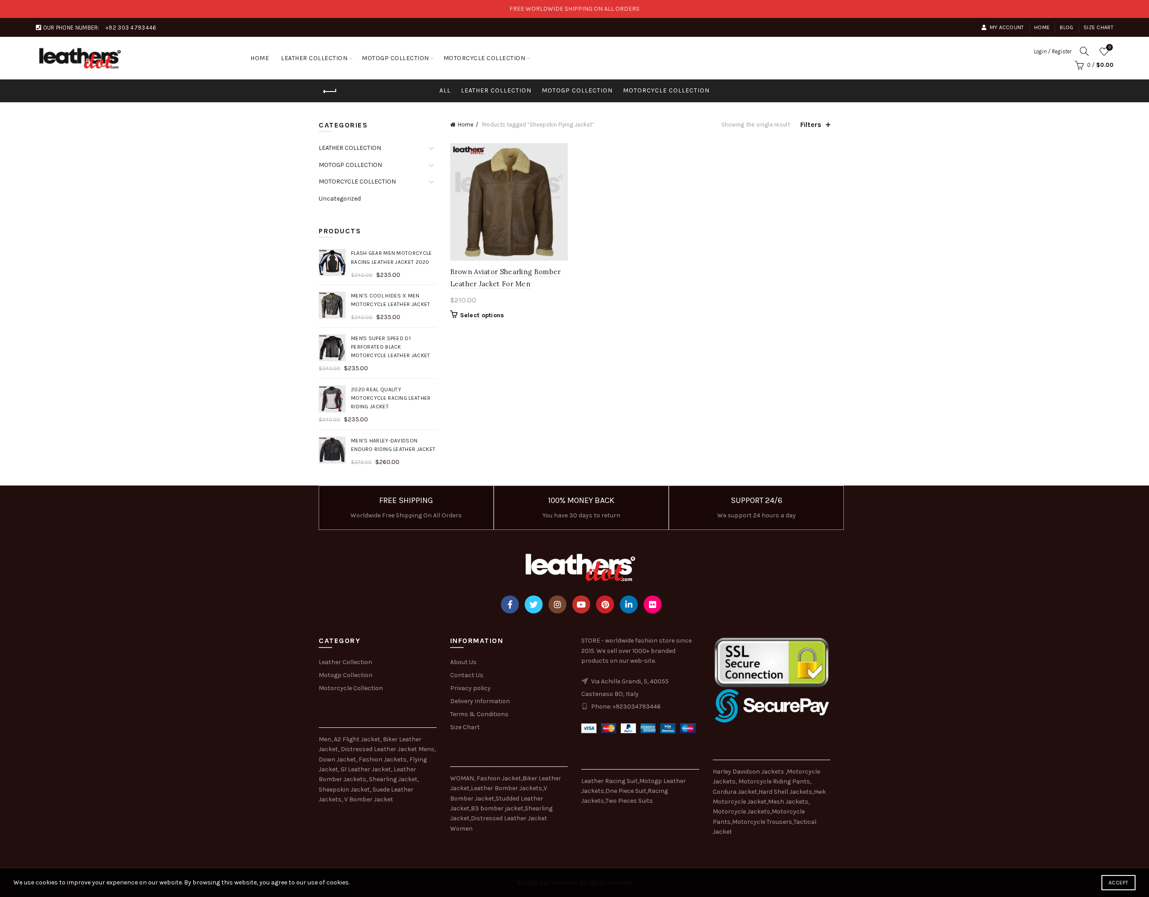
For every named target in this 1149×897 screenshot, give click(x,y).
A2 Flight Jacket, (358, 739)
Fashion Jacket (499, 778)
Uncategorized (340, 198)
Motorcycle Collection (351, 688)
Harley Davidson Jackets (749, 771)
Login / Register (1052, 51)
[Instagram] (557, 604)
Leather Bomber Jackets (506, 788)
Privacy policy (470, 688)
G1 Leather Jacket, (366, 769)
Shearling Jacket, (394, 779)
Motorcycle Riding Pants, (774, 781)
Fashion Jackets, (383, 759)
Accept (1118, 882)
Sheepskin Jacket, (345, 789)
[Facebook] (510, 604)
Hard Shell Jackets (785, 792)
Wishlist (1110, 47)
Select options (482, 315)
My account (1007, 27)
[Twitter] (534, 604)
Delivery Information (480, 701)
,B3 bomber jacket (496, 808)
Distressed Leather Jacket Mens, (388, 749)
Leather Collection (345, 662)
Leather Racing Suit (609, 781)
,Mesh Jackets (787, 801)
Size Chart (1098, 27)
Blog (1066, 27)
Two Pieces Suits (629, 801)
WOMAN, (462, 778)
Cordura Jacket (735, 792)
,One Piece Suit (625, 791)
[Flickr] (653, 604)
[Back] (330, 92)
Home (1042, 27)
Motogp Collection (346, 675)
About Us (463, 662)
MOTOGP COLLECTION (395, 58)
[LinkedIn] (629, 604)
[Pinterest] (605, 604)
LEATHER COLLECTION (314, 58)
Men (325, 739)
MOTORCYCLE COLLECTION (484, 58)
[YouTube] (581, 604)
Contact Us (466, 675)
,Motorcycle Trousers (761, 822)
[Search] (1084, 51)
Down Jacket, (338, 759)
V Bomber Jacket (368, 799)
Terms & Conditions (479, 714)
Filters (810, 124)
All (445, 90)
